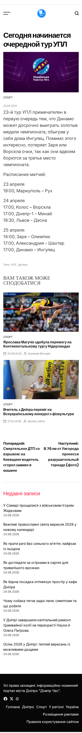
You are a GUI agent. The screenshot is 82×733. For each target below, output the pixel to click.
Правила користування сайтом (52, 721)
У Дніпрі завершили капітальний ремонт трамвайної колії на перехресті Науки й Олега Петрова (37, 625)
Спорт (8, 97)
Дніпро (28, 707)
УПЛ (13, 264)
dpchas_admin (36, 421)
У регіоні (56, 707)
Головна (13, 707)
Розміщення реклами (61, 714)
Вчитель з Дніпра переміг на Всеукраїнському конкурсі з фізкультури (38, 411)
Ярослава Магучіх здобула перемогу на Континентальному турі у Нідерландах (37, 344)
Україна (72, 707)
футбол (23, 264)
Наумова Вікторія (39, 353)
